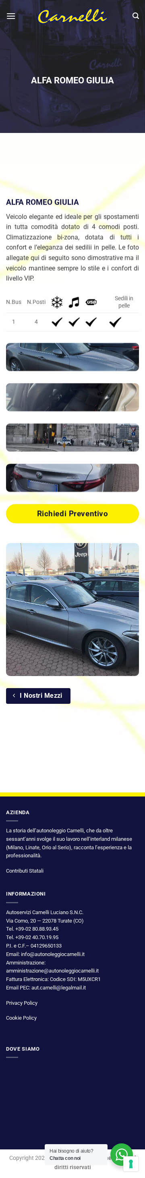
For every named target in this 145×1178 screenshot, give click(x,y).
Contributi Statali (25, 871)
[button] (11, 16)
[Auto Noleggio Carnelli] (72, 16)
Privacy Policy (21, 1003)
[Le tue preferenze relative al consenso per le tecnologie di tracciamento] (131, 1164)
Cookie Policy (21, 1018)
